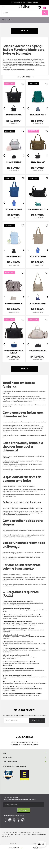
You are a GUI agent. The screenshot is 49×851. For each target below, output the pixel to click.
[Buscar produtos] (44, 12)
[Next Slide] (23, 108)
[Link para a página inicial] (3, 20)
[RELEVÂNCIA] (16, 848)
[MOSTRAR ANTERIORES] (24, 31)
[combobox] (24, 12)
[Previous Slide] (4, 108)
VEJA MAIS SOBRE (24, 77)
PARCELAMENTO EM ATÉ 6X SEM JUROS (25, 2)
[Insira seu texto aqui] (5, 820)
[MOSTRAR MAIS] (24, 369)
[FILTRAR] (37, 848)
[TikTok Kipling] (22, 820)
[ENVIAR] (37, 720)
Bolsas (10, 20)
